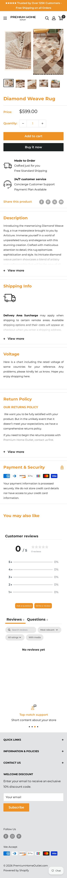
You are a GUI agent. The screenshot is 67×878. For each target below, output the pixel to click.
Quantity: (10, 123)
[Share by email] (61, 202)
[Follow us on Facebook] (5, 836)
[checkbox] (34, 637)
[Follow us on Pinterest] (18, 836)
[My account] (53, 18)
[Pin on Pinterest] (48, 202)
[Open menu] (5, 18)
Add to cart (33, 136)
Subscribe (16, 807)
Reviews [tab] (15, 619)
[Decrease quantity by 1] (23, 123)
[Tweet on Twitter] (54, 202)
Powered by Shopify (16, 870)
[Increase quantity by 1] (42, 123)
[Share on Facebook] (41, 202)
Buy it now (33, 147)
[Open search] (47, 18)
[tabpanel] (33, 657)
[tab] (37, 620)
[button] (33, 562)
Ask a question (24, 605)
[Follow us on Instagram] (12, 836)
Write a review (43, 605)
